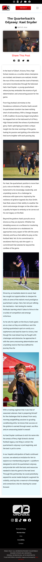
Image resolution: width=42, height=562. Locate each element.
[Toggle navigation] (37, 8)
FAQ (21, 536)
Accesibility (20, 540)
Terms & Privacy (21, 529)
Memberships (21, 532)
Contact (21, 543)
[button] (14, 60)
